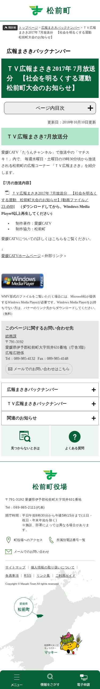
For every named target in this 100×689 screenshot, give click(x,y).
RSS (27, 575)
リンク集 (43, 575)
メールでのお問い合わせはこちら (42, 369)
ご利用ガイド (65, 575)
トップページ (28, 28)
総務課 (11, 336)
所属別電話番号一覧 (71, 540)
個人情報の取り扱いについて (53, 567)
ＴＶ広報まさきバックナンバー (37, 403)
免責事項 (12, 575)
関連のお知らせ (22, 418)
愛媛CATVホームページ (21, 256)
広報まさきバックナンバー (60, 28)
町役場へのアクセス (28, 540)
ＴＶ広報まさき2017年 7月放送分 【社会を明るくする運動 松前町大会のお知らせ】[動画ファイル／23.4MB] (49, 200)
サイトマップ (15, 567)
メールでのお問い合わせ (31, 552)
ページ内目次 (50, 108)
